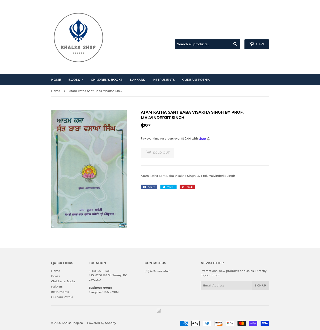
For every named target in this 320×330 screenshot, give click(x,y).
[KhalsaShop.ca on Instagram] (159, 311)
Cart (259, 44)
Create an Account (257, 33)
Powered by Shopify (101, 323)
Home (56, 80)
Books (74, 80)
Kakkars (137, 80)
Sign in (234, 33)
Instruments (163, 80)
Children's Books (107, 80)
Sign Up (260, 285)
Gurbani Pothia (196, 80)
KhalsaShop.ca (72, 323)
